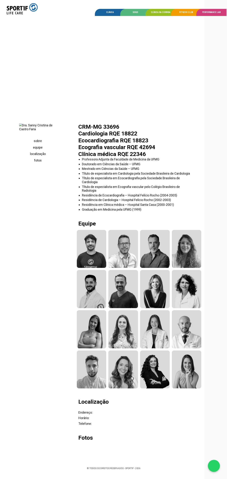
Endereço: (85, 412)
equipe (38, 147)
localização (38, 154)
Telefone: (85, 423)
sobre (38, 141)
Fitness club (186, 12)
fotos (38, 160)
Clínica (110, 12)
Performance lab (211, 12)
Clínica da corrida (160, 12)
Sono (135, 12)
